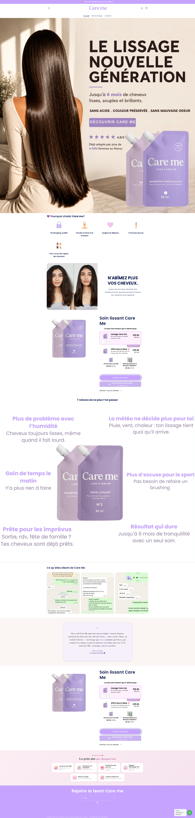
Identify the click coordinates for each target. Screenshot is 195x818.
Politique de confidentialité (99, 817)
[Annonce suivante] (147, 2)
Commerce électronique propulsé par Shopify (73, 817)
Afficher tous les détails (109, 391)
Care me (54, 817)
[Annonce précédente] (47, 2)
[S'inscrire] (113, 798)
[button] (49, 8)
